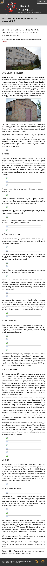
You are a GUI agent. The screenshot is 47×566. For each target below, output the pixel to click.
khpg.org (4, 41)
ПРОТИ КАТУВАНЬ (27, 8)
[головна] (9, 7)
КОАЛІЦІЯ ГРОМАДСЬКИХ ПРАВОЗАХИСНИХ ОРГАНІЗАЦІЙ (20, 14)
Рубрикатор (6, 19)
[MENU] (1, 2)
